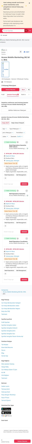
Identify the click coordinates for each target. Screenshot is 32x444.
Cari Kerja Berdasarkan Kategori (11, 303)
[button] (26, 142)
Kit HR (3, 372)
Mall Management (21, 175)
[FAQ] (20, 51)
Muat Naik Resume (7, 347)
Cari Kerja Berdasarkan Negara (10, 308)
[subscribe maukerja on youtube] (10, 424)
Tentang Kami (5, 389)
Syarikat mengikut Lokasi (8, 325)
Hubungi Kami (5, 392)
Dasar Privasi (5, 397)
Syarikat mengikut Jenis (8, 331)
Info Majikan (5, 375)
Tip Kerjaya (4, 344)
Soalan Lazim (5, 386)
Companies (4, 290)
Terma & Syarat (5, 400)
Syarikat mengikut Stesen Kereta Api (12, 336)
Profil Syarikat (5, 322)
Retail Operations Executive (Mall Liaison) (17, 146)
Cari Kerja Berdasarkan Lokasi (10, 305)
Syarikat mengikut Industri (9, 328)
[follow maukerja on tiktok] (22, 424)
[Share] (29, 89)
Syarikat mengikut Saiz (8, 333)
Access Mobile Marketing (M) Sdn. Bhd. (14, 292)
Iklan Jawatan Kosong (7, 364)
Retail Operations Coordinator (18, 241)
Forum (3, 350)
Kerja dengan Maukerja (8, 395)
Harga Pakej (5, 367)
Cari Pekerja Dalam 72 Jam (9, 369)
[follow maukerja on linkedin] (18, 424)
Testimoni (4, 314)
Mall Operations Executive (17, 194)
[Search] (26, 30)
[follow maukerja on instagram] (14, 424)
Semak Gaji (4, 356)
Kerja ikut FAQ (5, 311)
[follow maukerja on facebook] (2, 424)
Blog (2, 353)
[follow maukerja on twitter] (6, 424)
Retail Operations (9, 175)
